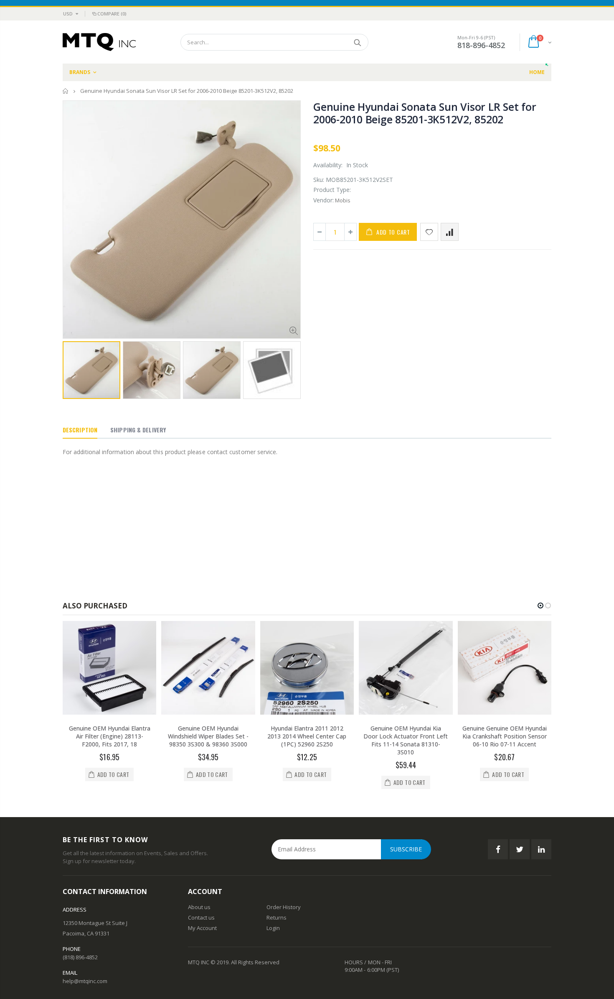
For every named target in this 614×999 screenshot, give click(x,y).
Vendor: (323, 200)
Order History (283, 907)
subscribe (406, 849)
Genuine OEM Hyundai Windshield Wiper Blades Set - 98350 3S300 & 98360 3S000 (208, 736)
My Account (202, 928)
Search (357, 42)
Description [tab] (80, 429)
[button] (540, 605)
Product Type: (332, 190)
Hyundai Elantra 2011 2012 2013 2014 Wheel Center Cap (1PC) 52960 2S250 (306, 736)
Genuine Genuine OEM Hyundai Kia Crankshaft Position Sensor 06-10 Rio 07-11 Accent (504, 736)
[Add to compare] (450, 232)
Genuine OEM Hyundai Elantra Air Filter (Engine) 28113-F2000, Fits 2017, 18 (109, 736)
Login (273, 928)
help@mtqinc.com (85, 981)
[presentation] (71, 367)
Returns (276, 917)
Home (66, 91)
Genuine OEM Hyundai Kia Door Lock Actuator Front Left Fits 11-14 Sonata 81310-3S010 (405, 740)
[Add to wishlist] (429, 232)
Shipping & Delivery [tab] (138, 429)
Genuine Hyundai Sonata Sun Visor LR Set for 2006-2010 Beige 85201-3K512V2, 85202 (424, 113)
